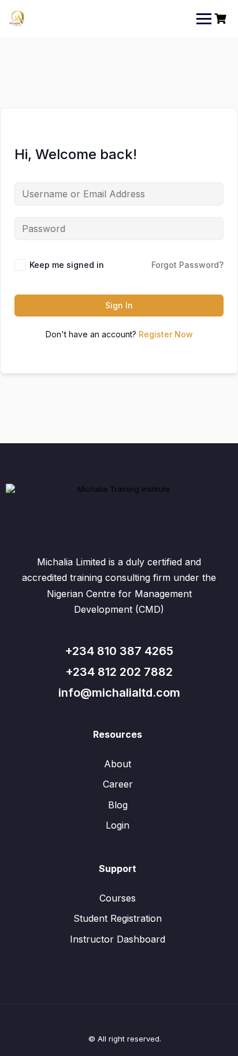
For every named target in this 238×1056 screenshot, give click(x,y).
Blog (118, 805)
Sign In (119, 305)
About (117, 764)
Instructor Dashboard (117, 939)
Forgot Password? (187, 265)
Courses (117, 898)
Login (117, 825)
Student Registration (117, 918)
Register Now (166, 334)
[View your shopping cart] (221, 18)
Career (118, 784)
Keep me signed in (66, 265)
